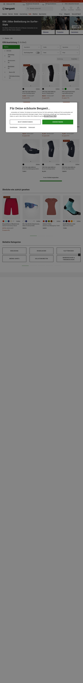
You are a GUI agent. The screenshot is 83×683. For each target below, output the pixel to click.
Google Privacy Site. (50, 116)
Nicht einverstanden (25, 122)
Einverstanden (58, 122)
